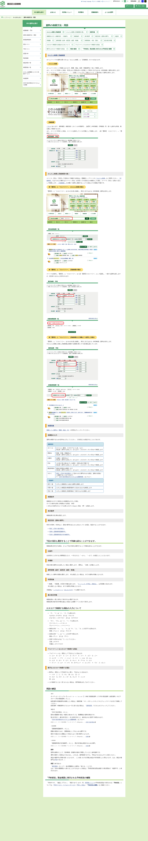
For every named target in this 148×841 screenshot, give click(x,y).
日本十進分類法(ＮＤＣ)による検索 (31, 84)
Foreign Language (87, 1)
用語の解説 (73, 49)
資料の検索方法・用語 (29, 35)
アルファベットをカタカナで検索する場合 (87, 44)
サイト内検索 (97, 1)
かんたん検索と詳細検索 (54, 32)
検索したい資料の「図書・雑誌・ (57, 430)
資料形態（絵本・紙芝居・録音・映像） (67, 40)
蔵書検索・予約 (27, 30)
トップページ (6, 17)
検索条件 (76, 36)
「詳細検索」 (62, 183)
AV (68, 430)
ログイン (130, 6)
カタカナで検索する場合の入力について (58, 44)
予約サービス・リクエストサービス (64, 785)
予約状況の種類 (92, 785)
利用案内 (81, 12)
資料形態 (89, 705)
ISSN (87, 745)
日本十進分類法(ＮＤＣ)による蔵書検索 (71, 476)
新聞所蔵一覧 (27, 67)
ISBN (87, 736)
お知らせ (53, 12)
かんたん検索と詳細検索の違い (75, 32)
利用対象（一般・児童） (92, 40)
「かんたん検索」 (100, 178)
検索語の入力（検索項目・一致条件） (58, 36)
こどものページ (58, 590)
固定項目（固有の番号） (102, 36)
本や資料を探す (39, 12)
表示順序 (87, 36)
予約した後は (81, 785)
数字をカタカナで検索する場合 (56, 49)
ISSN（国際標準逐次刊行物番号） (59, 534)
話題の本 (25, 53)
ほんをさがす (68, 590)
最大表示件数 (108, 40)
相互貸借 (55, 766)
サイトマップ (106, 1)
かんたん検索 (52, 55)
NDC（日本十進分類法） (57, 528)
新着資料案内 (27, 39)
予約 (56, 759)
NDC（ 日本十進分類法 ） (64, 473)
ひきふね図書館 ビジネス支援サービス (31, 73)
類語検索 (25, 58)
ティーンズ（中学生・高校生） (87, 584)
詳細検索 (62, 55)
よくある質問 (109, 12)
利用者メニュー (67, 12)
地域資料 (25, 78)
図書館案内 (94, 12)
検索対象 (92, 32)
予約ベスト (26, 49)
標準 (139, 1)
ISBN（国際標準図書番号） (57, 531)
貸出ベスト (26, 44)
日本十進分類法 (90, 722)
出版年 (117, 36)
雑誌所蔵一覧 (27, 62)
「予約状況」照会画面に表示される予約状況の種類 (97, 49)
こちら (49, 126)
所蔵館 (49, 40)
